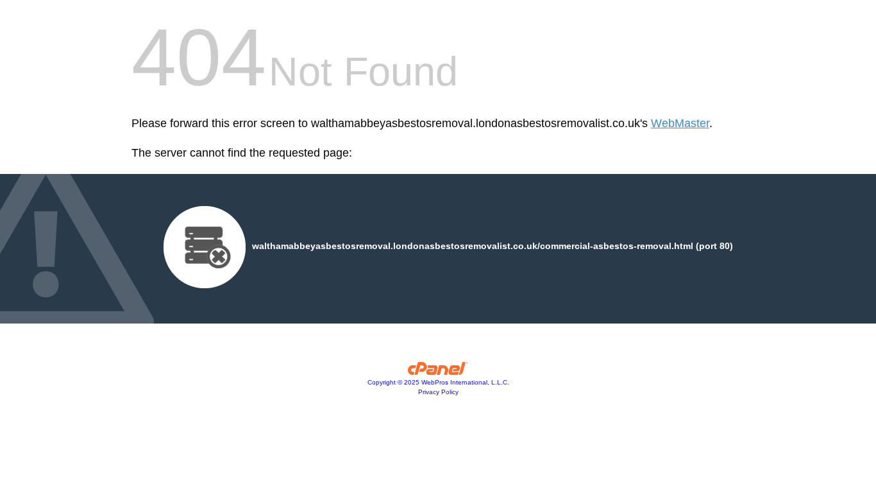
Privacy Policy (438, 391)
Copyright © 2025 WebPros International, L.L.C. (438, 382)
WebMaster (680, 123)
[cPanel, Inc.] (438, 372)
